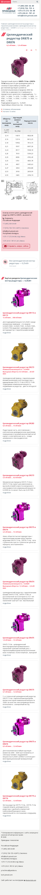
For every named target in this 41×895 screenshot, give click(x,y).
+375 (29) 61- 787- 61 (26, 13)
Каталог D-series (9, 111)
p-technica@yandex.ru (9, 870)
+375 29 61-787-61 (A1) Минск (14, 241)
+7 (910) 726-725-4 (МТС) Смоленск (16, 228)
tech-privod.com (7, 875)
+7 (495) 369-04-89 (9, 224)
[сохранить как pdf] (36, 50)
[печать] (31, 50)
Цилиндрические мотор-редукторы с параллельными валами (17, 25)
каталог (6, 2)
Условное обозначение (12, 109)
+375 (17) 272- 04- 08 (26, 10)
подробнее (7, 333)
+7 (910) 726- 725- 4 (26, 8)
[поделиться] (26, 50)
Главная (4, 24)
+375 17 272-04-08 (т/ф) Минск (14, 236)
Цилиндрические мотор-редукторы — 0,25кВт (21, 279)
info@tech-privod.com (27, 15)
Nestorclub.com (31, 880)
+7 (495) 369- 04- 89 (26, 6)
